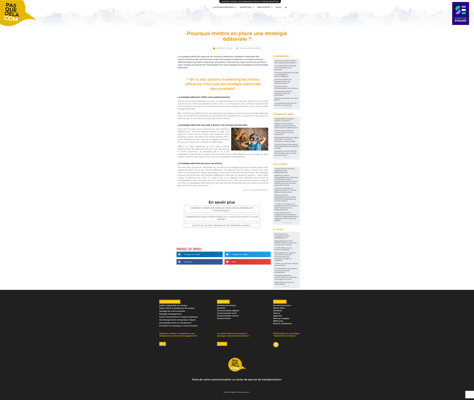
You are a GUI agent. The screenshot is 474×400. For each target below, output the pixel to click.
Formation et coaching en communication (178, 326)
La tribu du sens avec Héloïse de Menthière (286, 264)
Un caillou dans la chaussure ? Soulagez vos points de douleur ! (233, 334)
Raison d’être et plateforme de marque (177, 308)
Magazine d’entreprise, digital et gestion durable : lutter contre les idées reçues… (286, 125)
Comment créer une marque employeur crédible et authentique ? (221, 209)
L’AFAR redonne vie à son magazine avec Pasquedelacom (284, 170)
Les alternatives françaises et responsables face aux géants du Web (286, 146)
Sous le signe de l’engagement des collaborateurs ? (281, 236)
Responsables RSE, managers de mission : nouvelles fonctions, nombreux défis (286, 139)
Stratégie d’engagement (170, 314)
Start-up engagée (281, 318)
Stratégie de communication (172, 311)
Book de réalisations (282, 323)
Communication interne (228, 316)
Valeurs (276, 313)
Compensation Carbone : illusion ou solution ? (284, 120)
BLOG (278, 7)
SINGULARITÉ (263, 7)
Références (278, 321)
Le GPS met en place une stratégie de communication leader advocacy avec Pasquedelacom (286, 207)
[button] (200, 254)
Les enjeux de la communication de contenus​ (286, 87)
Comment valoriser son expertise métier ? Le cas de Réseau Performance (285, 190)
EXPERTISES (245, 7)
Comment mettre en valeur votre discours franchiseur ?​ (285, 62)
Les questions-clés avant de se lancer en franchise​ (285, 104)
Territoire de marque (226, 305)
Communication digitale (228, 310)
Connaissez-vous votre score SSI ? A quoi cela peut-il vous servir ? (222, 217)
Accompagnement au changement (175, 323)
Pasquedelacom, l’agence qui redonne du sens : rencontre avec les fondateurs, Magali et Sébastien (285, 256)
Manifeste (277, 310)
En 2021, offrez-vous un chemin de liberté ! (283, 249)
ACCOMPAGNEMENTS (223, 7)
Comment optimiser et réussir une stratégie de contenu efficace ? (286, 74)
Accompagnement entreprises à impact (177, 320)
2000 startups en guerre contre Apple (284, 283)
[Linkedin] (276, 344)
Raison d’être (279, 308)
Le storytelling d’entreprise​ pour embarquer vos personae (285, 67)
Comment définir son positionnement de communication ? (283, 81)
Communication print (227, 313)
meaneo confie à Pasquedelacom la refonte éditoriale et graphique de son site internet (285, 198)
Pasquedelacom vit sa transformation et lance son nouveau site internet (285, 243)
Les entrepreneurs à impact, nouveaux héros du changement (285, 270)
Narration (221, 308)
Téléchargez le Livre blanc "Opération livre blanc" (286, 334)
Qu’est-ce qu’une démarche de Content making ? (221, 225)
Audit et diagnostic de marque (173, 305)
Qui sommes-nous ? (282, 305)
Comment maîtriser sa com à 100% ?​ (286, 99)
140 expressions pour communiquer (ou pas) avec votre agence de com (285, 277)
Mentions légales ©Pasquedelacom (237, 392)
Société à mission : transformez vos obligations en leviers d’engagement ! (178, 334)
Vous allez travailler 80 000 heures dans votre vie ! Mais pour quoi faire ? (285, 153)
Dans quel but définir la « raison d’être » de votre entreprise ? (284, 132)
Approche (277, 316)
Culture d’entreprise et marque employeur (178, 317)
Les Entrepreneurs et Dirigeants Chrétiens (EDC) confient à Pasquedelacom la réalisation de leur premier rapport (286, 216)
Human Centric (224, 318)
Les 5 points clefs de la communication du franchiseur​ (283, 93)
